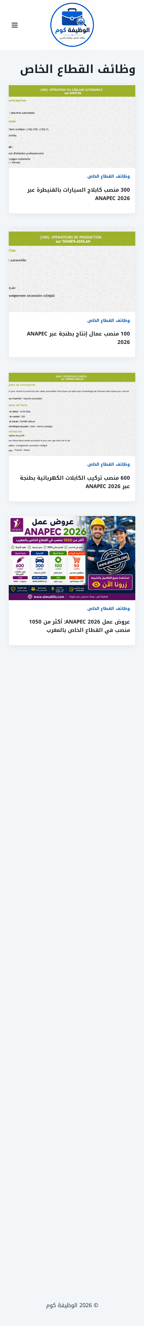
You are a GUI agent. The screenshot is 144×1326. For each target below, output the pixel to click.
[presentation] (72, 126)
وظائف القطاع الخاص (108, 176)
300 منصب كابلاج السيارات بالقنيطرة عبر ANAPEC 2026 (78, 194)
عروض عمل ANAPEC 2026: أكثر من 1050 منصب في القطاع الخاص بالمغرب (79, 626)
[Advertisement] (72, 960)
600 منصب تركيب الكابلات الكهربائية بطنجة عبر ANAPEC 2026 (75, 482)
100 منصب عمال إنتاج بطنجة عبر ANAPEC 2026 (78, 338)
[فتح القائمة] (14, 25)
